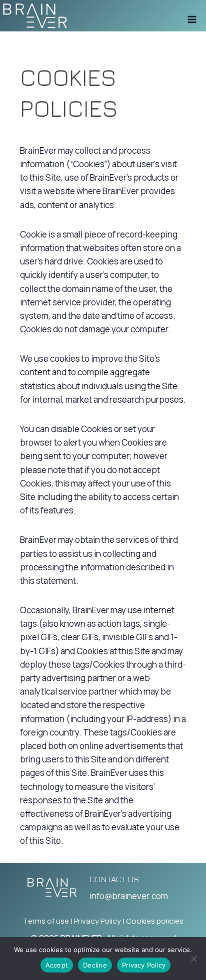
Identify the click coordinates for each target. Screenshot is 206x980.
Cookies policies (155, 921)
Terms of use (46, 921)
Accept (57, 965)
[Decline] (193, 959)
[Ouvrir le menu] (191, 15)
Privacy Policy (97, 921)
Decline (95, 965)
